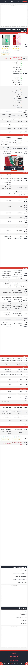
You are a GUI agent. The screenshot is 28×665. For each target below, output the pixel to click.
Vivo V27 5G (7, 58)
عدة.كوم (11, 663)
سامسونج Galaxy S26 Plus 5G (19, 579)
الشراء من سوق (6, 52)
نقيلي (4, 1)
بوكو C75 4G (23, 620)
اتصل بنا (14, 653)
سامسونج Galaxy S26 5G (20, 576)
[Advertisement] (14, 15)
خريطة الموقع (14, 656)
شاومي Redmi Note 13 (21, 617)
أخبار (12, 1)
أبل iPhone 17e (23, 570)
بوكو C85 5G (23, 623)
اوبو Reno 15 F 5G (22, 582)
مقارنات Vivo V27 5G (7, 443)
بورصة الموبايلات (14, 660)
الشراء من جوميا (5, 54)
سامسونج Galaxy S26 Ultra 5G (19, 573)
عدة (25, 1)
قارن (18, 1)
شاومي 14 (24, 611)
